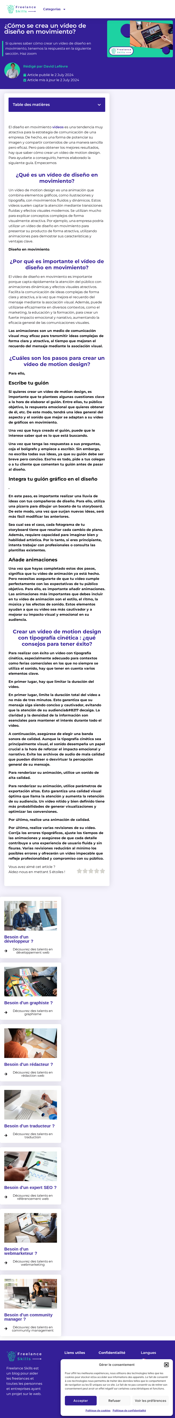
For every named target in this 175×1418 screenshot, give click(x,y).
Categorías (52, 9)
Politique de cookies (98, 1410)
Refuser (114, 1401)
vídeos (58, 127)
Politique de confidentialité (129, 1410)
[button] (166, 1365)
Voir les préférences (150, 1401)
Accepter (80, 1401)
